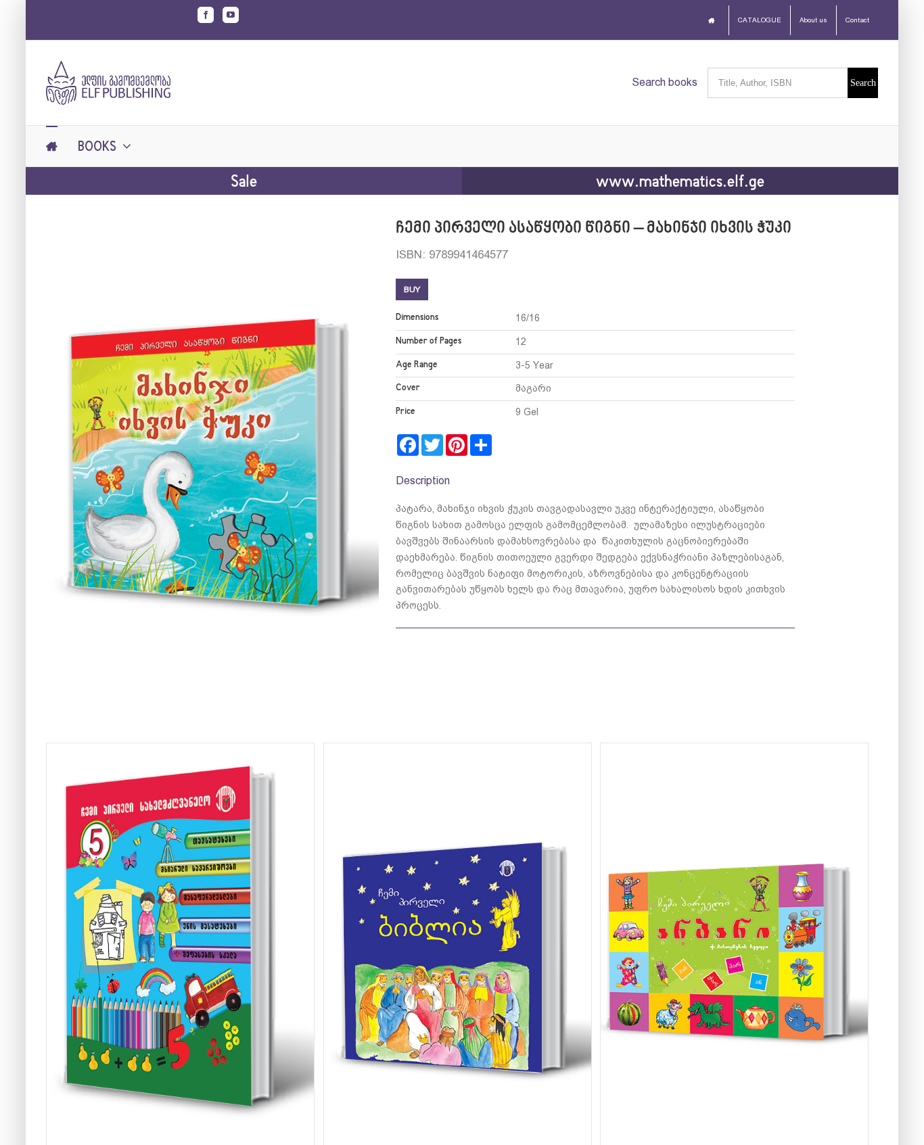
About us (813, 20)
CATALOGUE (759, 20)
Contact (857, 20)
